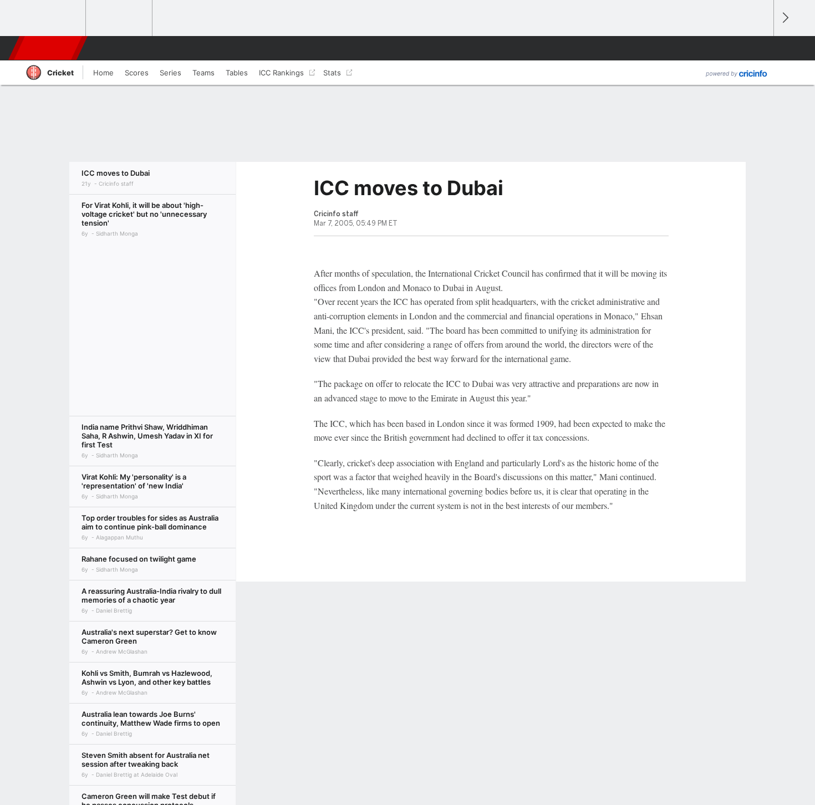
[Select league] (53, 18)
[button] (760, 48)
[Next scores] (784, 18)
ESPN (49, 48)
